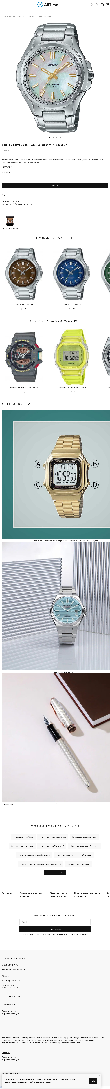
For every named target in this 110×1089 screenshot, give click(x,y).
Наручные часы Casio (23, 836)
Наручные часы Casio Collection (84, 845)
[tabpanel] (55, 78)
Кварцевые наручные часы (84, 836)
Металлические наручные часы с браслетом (41, 863)
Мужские (27, 16)
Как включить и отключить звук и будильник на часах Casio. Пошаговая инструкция (66, 540)
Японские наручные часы (22, 845)
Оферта (6, 1052)
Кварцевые (47, 16)
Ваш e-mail (6, 172)
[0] (102, 4)
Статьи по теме (17, 404)
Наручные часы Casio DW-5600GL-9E (72, 387)
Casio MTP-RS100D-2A (72, 304)
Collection (18, 16)
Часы (4, 16)
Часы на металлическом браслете (34, 854)
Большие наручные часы (78, 863)
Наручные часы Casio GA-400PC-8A (24, 387)
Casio (10, 16)
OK (93, 1080)
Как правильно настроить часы (66, 672)
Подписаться (55, 929)
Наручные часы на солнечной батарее (73, 854)
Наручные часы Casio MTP (52, 845)
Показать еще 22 (55, 872)
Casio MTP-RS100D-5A (24, 304)
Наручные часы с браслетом (53, 836)
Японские (37, 16)
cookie (54, 1079)
